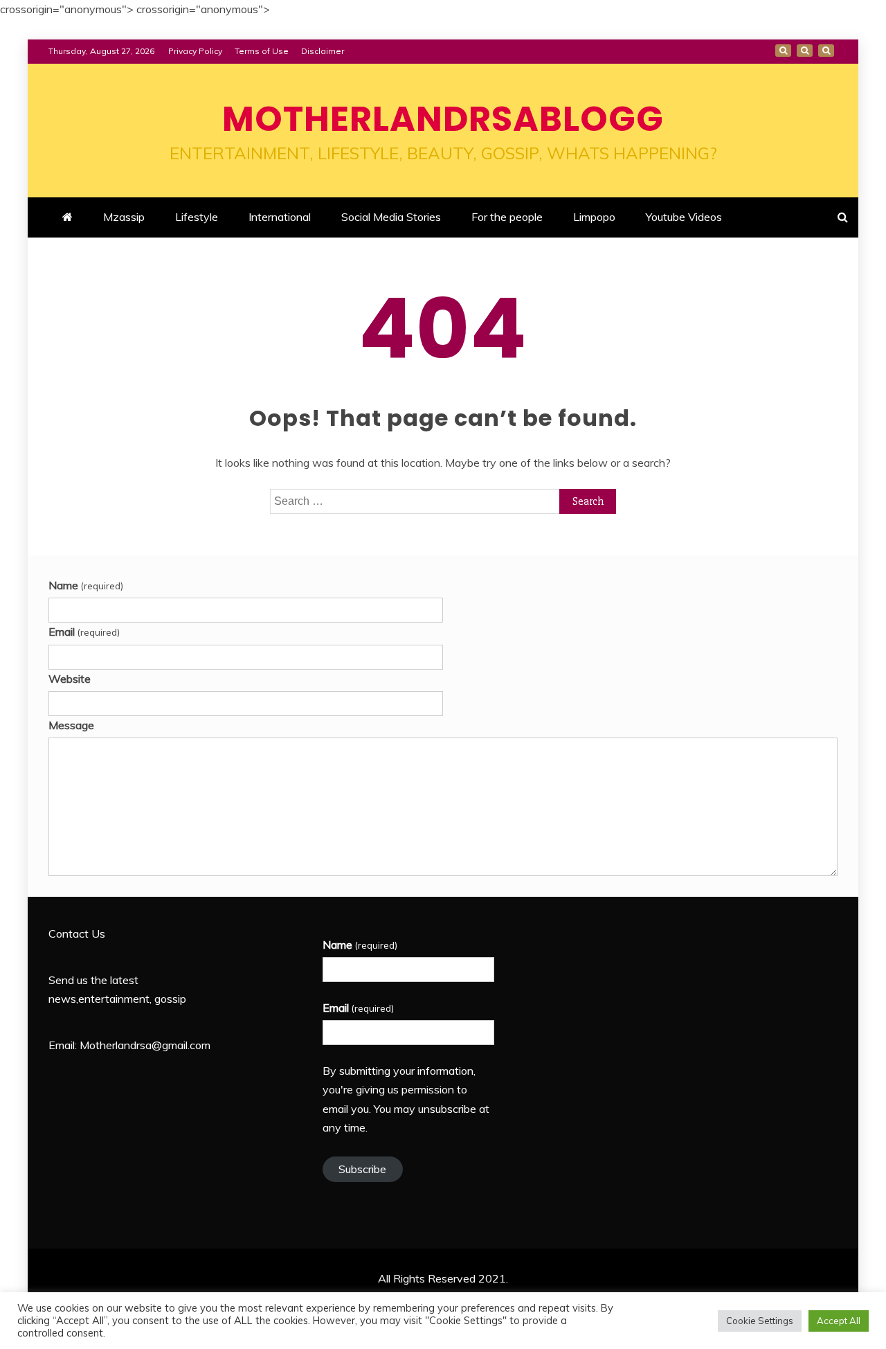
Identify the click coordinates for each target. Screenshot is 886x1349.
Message (71, 725)
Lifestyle (196, 217)
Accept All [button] (838, 1320)
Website (69, 679)
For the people (507, 217)
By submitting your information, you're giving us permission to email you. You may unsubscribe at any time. (406, 1099)
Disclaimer (322, 51)
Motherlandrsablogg (443, 118)
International (279, 217)
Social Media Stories (391, 217)
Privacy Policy (195, 51)
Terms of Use (262, 51)
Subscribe (362, 1169)
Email (84, 631)
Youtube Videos (684, 217)
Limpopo (594, 217)
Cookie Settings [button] (759, 1320)
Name (85, 585)
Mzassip (124, 217)
